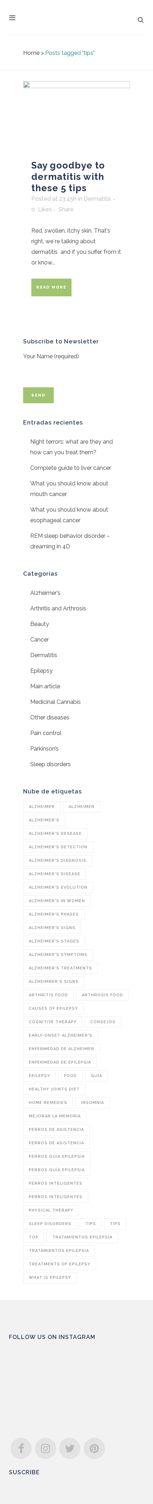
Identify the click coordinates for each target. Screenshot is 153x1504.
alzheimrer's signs (54, 981)
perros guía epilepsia (57, 1156)
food (70, 1075)
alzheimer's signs (52, 927)
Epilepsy (41, 670)
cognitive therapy (52, 1022)
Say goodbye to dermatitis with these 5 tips (68, 176)
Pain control (46, 733)
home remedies (48, 1102)
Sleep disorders (50, 764)
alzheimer (42, 806)
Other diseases (49, 717)
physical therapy (51, 1210)
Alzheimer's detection (58, 847)
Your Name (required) (51, 356)
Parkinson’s (44, 748)
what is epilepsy (50, 1277)
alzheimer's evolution (58, 887)
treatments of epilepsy (59, 1264)
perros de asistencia (56, 1129)
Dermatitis (97, 198)
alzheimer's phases (54, 914)
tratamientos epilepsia (82, 1237)
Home (31, 53)
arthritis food (48, 995)
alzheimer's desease (55, 833)
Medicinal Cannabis (55, 702)
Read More (51, 287)
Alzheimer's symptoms (58, 954)
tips (90, 1223)
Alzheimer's (45, 592)
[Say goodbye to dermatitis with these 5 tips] (76, 116)
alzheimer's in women (57, 901)
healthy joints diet (54, 1089)
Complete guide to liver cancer (70, 468)
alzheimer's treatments (60, 968)
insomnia (92, 1102)
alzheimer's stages (54, 941)
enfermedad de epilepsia (60, 1062)
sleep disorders (50, 1223)
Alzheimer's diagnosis (57, 860)
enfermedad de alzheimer (61, 1049)
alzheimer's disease (54, 874)
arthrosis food (102, 995)
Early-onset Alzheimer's (61, 1035)
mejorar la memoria (55, 1116)
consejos (103, 1022)
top (33, 1237)
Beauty (39, 624)
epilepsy (39, 1075)
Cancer (39, 639)
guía (96, 1075)
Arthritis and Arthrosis (58, 608)
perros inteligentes (56, 1183)
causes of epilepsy (53, 1008)
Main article (45, 686)
